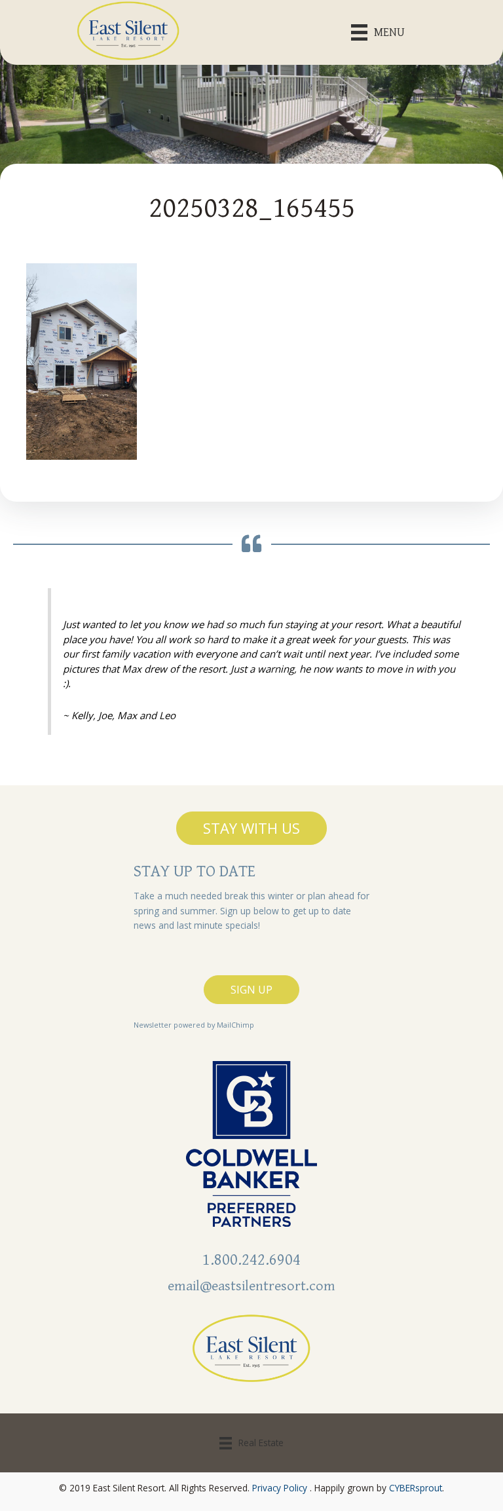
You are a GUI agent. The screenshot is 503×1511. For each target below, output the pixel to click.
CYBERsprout (415, 1488)
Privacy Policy (279, 1488)
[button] (251, 827)
